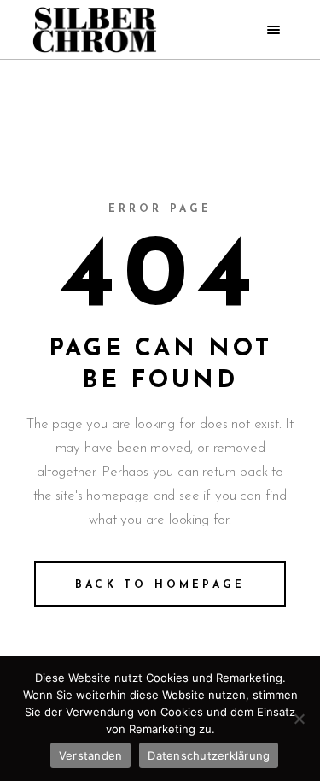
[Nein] (298, 718)
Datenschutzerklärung (209, 755)
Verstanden (91, 755)
